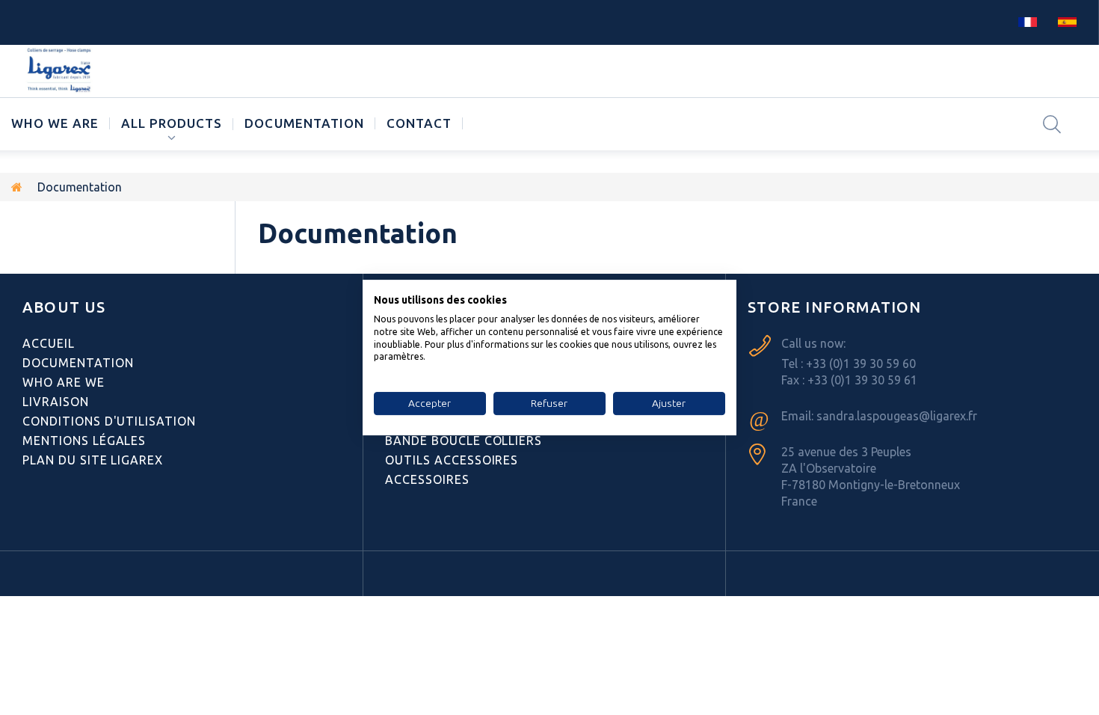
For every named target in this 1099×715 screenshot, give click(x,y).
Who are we (63, 382)
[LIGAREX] (60, 71)
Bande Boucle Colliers (463, 440)
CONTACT (419, 123)
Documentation (303, 123)
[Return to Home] (16, 187)
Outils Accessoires (451, 460)
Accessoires (427, 479)
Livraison (55, 401)
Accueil (48, 343)
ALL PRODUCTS (171, 123)
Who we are (55, 123)
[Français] (1027, 21)
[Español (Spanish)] (1067, 21)
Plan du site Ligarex (92, 460)
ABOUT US (64, 307)
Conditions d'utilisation (109, 421)
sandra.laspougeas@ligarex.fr (896, 416)
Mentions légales (84, 440)
